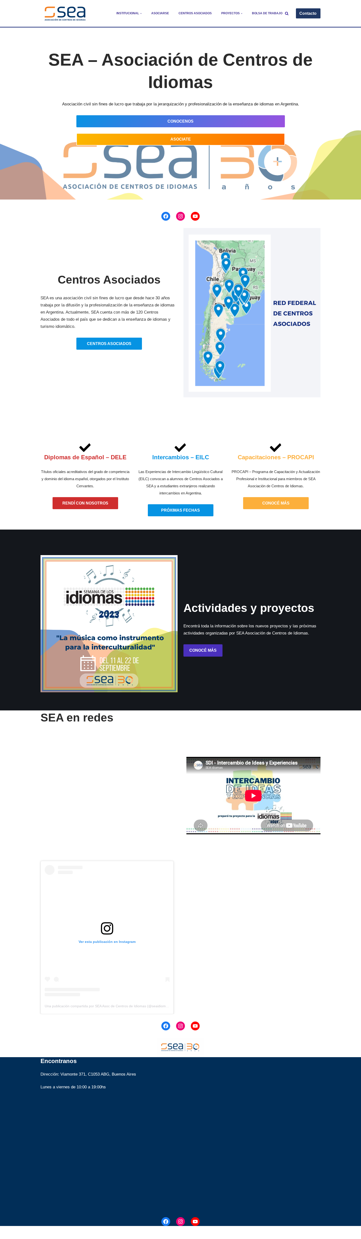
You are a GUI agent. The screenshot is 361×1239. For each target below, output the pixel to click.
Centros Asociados (195, 13)
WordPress (100, 1232)
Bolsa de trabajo (267, 13)
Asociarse (160, 13)
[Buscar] (287, 13)
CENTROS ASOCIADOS (109, 344)
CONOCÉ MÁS (276, 503)
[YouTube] (195, 216)
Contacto (308, 13)
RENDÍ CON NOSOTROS (85, 503)
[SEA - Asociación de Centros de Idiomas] (65, 13)
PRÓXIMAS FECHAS (180, 510)
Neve (45, 1232)
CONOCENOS (180, 121)
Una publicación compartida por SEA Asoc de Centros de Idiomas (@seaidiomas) (108, 1006)
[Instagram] (180, 216)
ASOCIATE (180, 139)
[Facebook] (165, 216)
